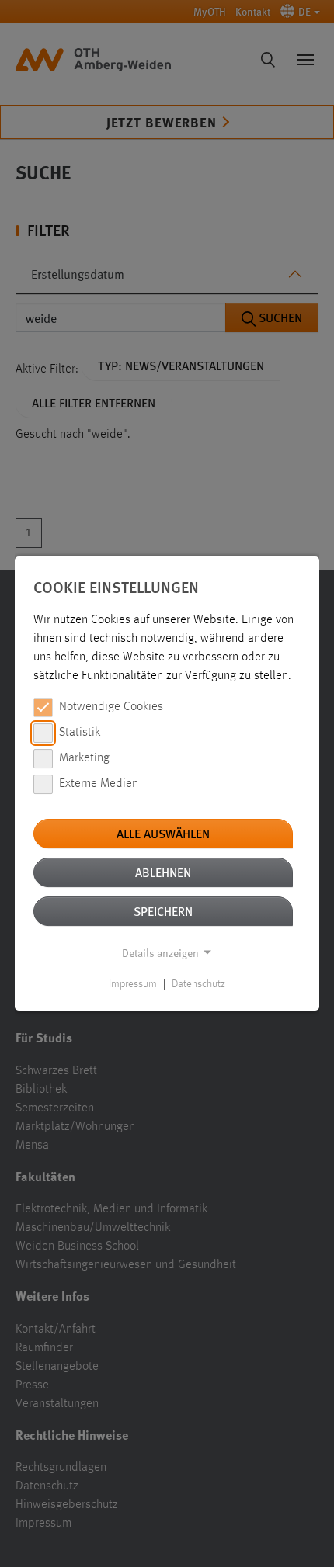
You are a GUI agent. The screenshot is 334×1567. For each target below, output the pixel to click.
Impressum (133, 984)
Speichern (163, 911)
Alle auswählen (163, 833)
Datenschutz (198, 984)
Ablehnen (163, 872)
